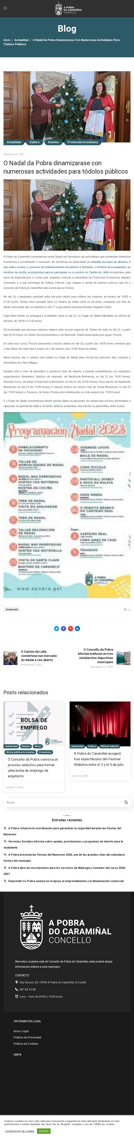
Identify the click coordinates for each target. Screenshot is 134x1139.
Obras (38, 746)
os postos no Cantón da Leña (90, 272)
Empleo (26, 746)
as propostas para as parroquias (47, 272)
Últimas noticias (110, 746)
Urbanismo (45, 752)
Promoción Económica (83, 142)
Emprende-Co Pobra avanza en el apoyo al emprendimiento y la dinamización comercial (66, 881)
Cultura (34, 142)
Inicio (6, 40)
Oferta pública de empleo (20, 752)
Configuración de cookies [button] (19, 1131)
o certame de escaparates (110, 267)
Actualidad (21, 40)
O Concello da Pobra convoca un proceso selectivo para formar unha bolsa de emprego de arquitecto (33, 767)
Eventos (53, 142)
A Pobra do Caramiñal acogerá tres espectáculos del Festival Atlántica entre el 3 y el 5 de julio (99, 759)
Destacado (12, 609)
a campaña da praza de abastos (108, 262)
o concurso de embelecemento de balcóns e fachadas (60, 267)
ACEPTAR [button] (44, 1131)
